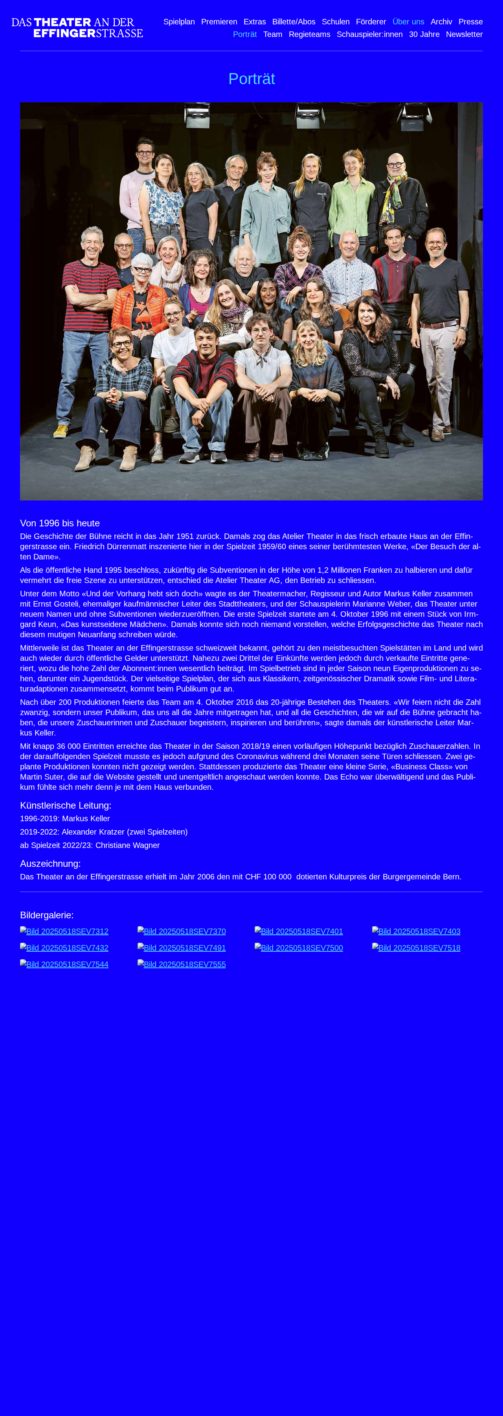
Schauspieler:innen (370, 34)
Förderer (371, 21)
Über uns (408, 21)
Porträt (245, 34)
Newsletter (464, 34)
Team (273, 34)
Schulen (336, 21)
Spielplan (179, 21)
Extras (255, 21)
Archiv (441, 21)
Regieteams (309, 34)
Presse (471, 21)
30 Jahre (424, 34)
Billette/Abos (294, 21)
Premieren (219, 21)
